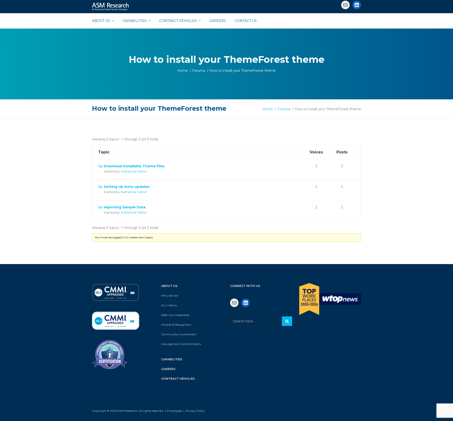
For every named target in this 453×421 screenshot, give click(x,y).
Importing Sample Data (124, 207)
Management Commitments (181, 344)
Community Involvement (178, 334)
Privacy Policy (195, 411)
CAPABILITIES (171, 359)
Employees (174, 411)
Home (182, 70)
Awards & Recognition (176, 324)
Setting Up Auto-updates (127, 187)
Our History (169, 305)
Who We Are (169, 295)
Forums (198, 70)
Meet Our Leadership (175, 315)
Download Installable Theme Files (134, 166)
